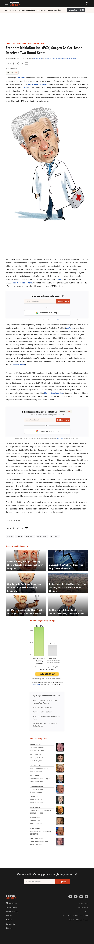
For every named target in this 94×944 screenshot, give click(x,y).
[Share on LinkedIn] (22, 63)
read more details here (22, 282)
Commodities (10, 44)
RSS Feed (13, 903)
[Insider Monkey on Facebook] (71, 896)
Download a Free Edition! (42, 712)
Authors (9, 919)
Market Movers (33, 44)
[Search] (87, 3)
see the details (19, 364)
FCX (26, 87)
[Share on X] (18, 63)
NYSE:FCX (10, 536)
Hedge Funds (21, 44)
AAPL (68, 328)
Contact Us (10, 924)
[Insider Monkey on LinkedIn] (86, 896)
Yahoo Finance (30, 536)
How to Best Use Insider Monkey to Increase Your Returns (46, 701)
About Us (9, 915)
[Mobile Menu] (6, 3)
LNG (59, 279)
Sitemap (9, 928)
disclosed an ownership (38, 84)
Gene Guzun (37, 58)
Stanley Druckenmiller (53, 393)
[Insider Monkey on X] (76, 896)
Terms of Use (83, 907)
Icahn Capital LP (42, 536)
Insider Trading (12, 911)
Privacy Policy (83, 903)
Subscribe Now (47, 674)
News (42, 44)
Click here (60, 320)
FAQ (86, 911)
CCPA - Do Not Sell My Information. (74, 915)
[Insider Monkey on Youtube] (82, 896)
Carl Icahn (19, 536)
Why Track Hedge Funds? (42, 707)
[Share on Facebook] (14, 63)
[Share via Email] (26, 63)
